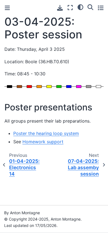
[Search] (90, 7)
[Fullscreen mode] (70, 7)
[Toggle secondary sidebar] (101, 7)
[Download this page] (60, 7)
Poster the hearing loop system (46, 133)
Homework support (42, 141)
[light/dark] (80, 7)
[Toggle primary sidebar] (7, 8)
